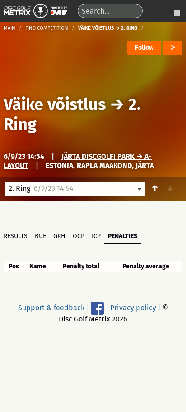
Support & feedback (51, 307)
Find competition (46, 28)
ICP (96, 236)
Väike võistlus (55, 104)
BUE (40, 236)
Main (9, 28)
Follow (144, 47)
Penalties (122, 236)
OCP (78, 236)
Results (16, 236)
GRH (59, 236)
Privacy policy (133, 307)
